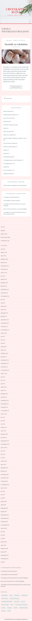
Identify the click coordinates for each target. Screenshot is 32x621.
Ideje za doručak (7, 111)
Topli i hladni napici (8, 157)
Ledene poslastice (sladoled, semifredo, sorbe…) (15, 138)
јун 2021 (3, 420)
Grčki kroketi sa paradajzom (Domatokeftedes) (15, 185)
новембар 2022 (5, 363)
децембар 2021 (5, 400)
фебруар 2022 (4, 393)
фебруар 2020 (4, 467)
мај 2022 (3, 383)
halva (23, 601)
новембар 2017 (4, 558)
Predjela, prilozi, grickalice (9, 114)
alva (11, 595)
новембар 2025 (5, 266)
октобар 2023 (4, 326)
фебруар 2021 (4, 434)
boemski (24, 595)
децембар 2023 (5, 319)
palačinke (5, 604)
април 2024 (4, 306)
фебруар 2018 (4, 548)
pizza (3, 607)
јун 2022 (3, 380)
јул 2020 (3, 451)
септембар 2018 (5, 525)
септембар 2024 (5, 296)
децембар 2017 (4, 555)
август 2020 (4, 447)
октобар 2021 (4, 407)
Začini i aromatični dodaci (9, 146)
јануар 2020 (4, 471)
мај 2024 (3, 303)
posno (9, 607)
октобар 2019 (4, 481)
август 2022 (4, 373)
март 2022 (3, 390)
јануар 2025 (4, 286)
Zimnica (5, 150)
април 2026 (4, 252)
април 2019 (4, 501)
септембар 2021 (5, 410)
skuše (4, 610)
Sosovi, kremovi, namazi (9, 143)
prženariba (23, 607)
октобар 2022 (4, 367)
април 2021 (4, 427)
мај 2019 (3, 498)
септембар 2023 (5, 330)
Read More (17, 87)
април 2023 (4, 346)
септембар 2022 (5, 370)
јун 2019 (3, 494)
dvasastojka (14, 598)
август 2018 (4, 528)
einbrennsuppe (7, 601)
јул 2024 (3, 299)
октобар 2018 (4, 521)
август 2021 (4, 414)
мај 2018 (3, 538)
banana (17, 595)
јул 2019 (3, 491)
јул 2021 (3, 417)
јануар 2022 (4, 397)
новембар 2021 (5, 404)
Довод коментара (5, 237)
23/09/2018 (16, 47)
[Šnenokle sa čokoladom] (16, 63)
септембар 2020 (5, 444)
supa (9, 610)
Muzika (5, 167)
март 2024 (3, 309)
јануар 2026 (4, 262)
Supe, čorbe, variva (7, 118)
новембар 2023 (5, 323)
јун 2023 (3, 340)
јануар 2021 (4, 437)
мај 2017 (3, 562)
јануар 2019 (4, 511)
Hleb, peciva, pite (7, 131)
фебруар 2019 (4, 508)
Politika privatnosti (8, 173)
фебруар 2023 (4, 353)
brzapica (5, 598)
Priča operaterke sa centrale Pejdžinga (17, 209)
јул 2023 (3, 336)
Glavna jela (6, 121)
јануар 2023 (4, 356)
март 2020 (3, 464)
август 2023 (4, 333)
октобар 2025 (4, 269)
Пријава (3, 230)
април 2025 (4, 279)
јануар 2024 (4, 316)
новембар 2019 (4, 478)
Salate (4, 128)
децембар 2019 (4, 474)
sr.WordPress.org (5, 240)
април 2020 (4, 461)
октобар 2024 (4, 293)
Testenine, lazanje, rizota (9, 125)
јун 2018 (3, 535)
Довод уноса (4, 234)
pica (12, 604)
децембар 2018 (5, 515)
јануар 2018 (4, 552)
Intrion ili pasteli (15, 197)
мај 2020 (3, 457)
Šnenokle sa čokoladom (16, 44)
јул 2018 (3, 531)
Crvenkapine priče (8, 163)
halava (16, 601)
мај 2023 (3, 343)
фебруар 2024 (4, 313)
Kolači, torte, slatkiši (16, 40)
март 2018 (3, 545)
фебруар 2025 (4, 282)
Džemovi (5, 153)
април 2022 (4, 387)
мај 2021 (3, 424)
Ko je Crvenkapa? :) (8, 170)
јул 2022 (3, 377)
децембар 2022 (5, 360)
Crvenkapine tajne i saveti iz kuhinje (12, 160)
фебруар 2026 (4, 259)
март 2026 (3, 255)
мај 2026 (3, 249)
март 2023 (3, 350)
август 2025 (4, 272)
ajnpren (5, 595)
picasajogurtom (21, 604)
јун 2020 (3, 454)
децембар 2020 (5, 441)
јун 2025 (3, 276)
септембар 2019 (5, 484)
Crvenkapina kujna (16, 10)
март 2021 (3, 430)
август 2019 (4, 488)
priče (16, 607)
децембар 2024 (5, 289)
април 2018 (4, 542)
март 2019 (3, 504)
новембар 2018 (5, 518)
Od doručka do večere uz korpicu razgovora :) (16, 619)
